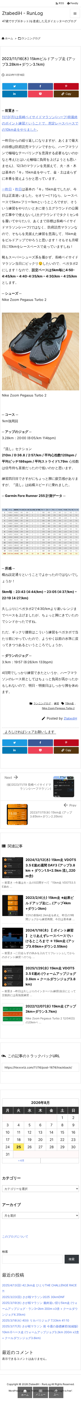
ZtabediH (70, 718)
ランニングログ (31, 38)
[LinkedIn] (14, 94)
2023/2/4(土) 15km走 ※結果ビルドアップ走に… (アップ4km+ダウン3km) (50, 903)
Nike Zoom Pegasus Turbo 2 (58, 708)
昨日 (18, 189)
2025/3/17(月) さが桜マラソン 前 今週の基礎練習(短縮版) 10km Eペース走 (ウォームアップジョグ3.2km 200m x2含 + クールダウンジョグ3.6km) (40, 1332)
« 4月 (21, 1160)
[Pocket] (40, 94)
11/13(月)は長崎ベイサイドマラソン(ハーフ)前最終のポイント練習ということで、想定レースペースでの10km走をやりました (40, 123)
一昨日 (7, 189)
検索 (5, 1251)
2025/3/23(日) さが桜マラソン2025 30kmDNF (33, 1297)
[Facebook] (40, 86)
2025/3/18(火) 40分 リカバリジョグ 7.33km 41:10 (35, 1320)
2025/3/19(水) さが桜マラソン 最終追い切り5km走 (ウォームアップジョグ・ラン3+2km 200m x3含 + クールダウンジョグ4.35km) (40, 1308)
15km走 (69, 703)
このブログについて (15, 1236)
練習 (56, 703)
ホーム (9, 38)
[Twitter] (14, 86)
